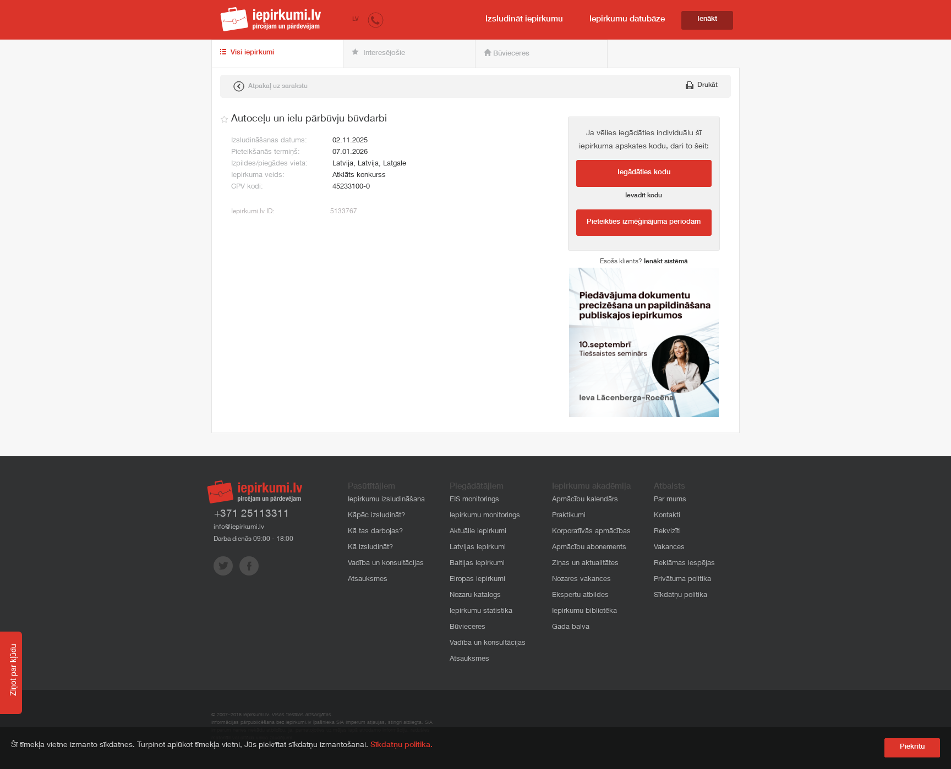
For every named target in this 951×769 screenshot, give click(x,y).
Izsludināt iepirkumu (524, 19)
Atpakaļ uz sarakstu (277, 86)
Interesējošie (383, 53)
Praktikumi (569, 515)
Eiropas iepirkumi (477, 579)
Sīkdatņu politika (680, 595)
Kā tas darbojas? (375, 531)
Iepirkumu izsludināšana (386, 500)
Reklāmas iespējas (684, 563)
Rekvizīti (667, 531)
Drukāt (707, 85)
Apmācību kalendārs (585, 500)
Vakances (669, 547)
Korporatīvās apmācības (591, 531)
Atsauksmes (367, 579)
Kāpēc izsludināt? (376, 515)
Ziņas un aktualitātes (585, 563)
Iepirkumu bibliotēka (584, 611)
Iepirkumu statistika (481, 611)
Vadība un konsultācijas (386, 563)
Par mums (670, 500)
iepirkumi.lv (270, 19)
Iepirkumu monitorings (485, 515)
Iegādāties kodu (643, 172)
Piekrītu (912, 747)
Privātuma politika (682, 579)
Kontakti (667, 515)
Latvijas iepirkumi (478, 547)
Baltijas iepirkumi (477, 563)
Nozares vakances (581, 579)
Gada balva (570, 627)
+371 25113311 (251, 514)
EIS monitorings (474, 500)
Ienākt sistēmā (666, 261)
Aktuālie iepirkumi (478, 531)
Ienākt (707, 19)
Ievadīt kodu (643, 195)
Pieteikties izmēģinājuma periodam (644, 222)
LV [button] (355, 19)
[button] (375, 19)
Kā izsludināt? (370, 547)
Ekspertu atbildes (580, 595)
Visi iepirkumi (251, 53)
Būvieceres (510, 54)
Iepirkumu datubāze (627, 19)
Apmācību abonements (589, 547)
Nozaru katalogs (475, 595)
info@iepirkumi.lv (239, 527)
